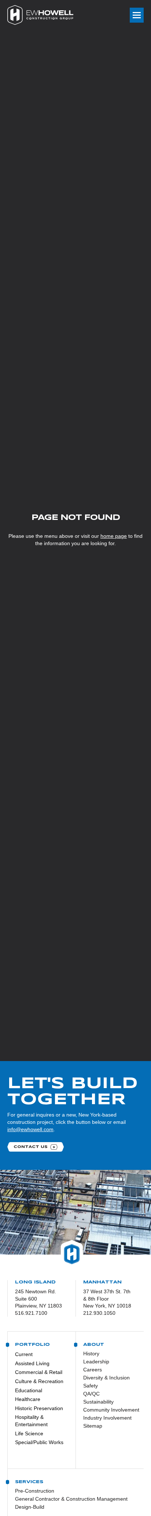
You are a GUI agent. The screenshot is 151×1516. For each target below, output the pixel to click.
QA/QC (91, 1393)
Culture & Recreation (39, 1381)
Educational (28, 1390)
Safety (90, 1385)
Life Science (29, 1433)
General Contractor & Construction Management (71, 1498)
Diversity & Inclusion (106, 1377)
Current (24, 1354)
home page (113, 536)
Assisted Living (32, 1363)
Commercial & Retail (38, 1372)
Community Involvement (108, 1409)
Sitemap (92, 1425)
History (91, 1353)
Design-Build (29, 1506)
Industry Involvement (107, 1417)
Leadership (96, 1361)
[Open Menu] (137, 15)
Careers (92, 1369)
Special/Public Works (39, 1442)
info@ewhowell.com (30, 1129)
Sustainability (98, 1401)
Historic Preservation (39, 1408)
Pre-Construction (34, 1490)
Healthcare (27, 1399)
